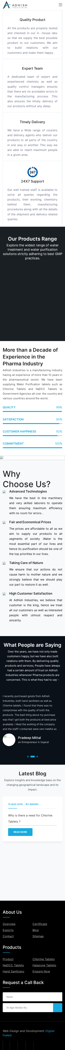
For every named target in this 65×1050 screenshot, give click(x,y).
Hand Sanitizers (13, 971)
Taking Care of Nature (26, 563)
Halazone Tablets (44, 965)
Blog (35, 930)
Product (8, 959)
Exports (8, 930)
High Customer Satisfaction (30, 593)
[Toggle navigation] (60, 4)
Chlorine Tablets (43, 959)
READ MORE (16, 832)
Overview (9, 924)
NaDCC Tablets (13, 965)
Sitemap (38, 936)
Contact (8, 936)
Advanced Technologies (28, 491)
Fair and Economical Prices (30, 522)
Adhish (29, 804)
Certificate (39, 924)
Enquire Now (41, 971)
